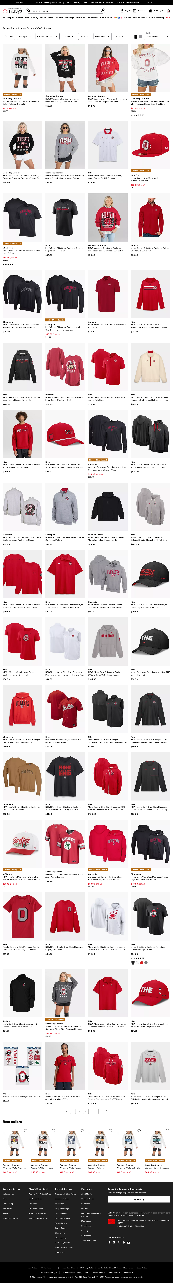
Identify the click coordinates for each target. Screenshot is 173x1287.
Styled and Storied (88, 1241)
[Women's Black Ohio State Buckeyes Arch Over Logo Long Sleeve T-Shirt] (108, 434)
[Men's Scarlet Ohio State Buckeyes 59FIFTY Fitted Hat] (150, 145)
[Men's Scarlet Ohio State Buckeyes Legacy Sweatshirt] (65, 916)
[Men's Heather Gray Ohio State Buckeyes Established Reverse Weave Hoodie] (108, 574)
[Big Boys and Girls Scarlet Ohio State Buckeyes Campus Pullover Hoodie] (108, 844)
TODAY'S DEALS (23, 3)
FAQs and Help (8, 1194)
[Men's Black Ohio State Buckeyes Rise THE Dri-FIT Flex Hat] (150, 641)
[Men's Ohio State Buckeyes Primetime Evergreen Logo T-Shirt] (150, 916)
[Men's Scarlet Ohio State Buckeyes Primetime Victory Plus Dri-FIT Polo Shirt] (108, 993)
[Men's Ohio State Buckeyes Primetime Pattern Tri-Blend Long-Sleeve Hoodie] (150, 294)
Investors (84, 1209)
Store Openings (61, 1238)
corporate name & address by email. (129, 1277)
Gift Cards (33, 1204)
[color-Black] (133, 962)
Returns (6, 1213)
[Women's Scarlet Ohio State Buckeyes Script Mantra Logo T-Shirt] (65, 1066)
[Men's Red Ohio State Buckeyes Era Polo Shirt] (108, 294)
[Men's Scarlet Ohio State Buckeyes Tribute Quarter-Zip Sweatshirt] (150, 217)
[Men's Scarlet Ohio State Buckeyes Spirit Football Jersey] (65, 844)
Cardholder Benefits (36, 1199)
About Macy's (86, 1194)
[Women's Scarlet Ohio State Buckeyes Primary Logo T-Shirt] (22, 641)
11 (101, 1111)
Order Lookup (8, 1204)
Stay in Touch (60, 1228)
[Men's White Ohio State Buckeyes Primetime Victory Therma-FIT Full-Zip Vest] (65, 641)
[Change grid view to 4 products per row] (135, 37)
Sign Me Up (138, 1199)
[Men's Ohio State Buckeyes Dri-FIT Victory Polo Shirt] (108, 367)
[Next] (39, 68)
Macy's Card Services (37, 1213)
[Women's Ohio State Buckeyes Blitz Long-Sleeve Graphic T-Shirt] (65, 367)
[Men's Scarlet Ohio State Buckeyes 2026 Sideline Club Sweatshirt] (22, 434)
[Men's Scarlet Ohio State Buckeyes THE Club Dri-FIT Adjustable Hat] (150, 993)
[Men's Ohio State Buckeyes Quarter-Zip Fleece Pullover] (65, 507)
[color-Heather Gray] (146, 962)
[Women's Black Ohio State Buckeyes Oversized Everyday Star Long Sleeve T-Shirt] (22, 145)
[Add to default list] (25, 1130)
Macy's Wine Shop (62, 1218)
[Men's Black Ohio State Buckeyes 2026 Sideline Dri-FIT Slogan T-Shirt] (65, 776)
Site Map (84, 1231)
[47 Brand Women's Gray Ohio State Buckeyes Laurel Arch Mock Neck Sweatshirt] (22, 507)
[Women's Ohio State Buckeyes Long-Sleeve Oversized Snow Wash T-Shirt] (65, 145)
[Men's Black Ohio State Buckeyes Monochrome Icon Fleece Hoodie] (108, 507)
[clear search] (102, 11)
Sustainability (86, 1236)
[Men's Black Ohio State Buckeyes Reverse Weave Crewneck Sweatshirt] (22, 294)
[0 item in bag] (168, 11)
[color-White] (137, 962)
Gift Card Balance (36, 1209)
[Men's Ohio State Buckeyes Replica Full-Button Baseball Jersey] (65, 709)
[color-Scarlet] (141, 962)
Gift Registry (59, 1252)
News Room (86, 1226)
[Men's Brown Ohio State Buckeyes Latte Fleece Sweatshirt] (22, 776)
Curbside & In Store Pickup (65, 1194)
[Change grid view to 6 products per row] (140, 36)
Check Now (139, 1226)
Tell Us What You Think (64, 1248)
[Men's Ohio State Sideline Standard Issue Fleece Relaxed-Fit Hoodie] (22, 367)
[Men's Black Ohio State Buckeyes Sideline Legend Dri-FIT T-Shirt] (65, 217)
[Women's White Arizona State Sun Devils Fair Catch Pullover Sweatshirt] (15, 1143)
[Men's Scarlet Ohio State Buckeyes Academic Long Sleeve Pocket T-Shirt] (22, 574)
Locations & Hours (62, 1199)
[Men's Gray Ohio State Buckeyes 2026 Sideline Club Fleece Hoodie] (108, 641)
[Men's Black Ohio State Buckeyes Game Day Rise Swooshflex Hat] (150, 574)
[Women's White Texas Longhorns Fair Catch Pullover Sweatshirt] (43, 1143)
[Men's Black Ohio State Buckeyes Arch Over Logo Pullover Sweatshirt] (65, 294)
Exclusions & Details (125, 1226)
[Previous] (6, 68)
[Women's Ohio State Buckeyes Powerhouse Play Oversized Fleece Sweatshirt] (65, 68)
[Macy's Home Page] (12, 11)
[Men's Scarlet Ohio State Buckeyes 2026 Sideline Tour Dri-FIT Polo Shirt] (65, 574)
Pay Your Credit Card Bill (38, 1218)
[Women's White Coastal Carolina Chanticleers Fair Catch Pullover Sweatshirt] (157, 1143)
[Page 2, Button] (106, 1111)
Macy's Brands (61, 1213)
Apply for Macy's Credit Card (40, 1194)
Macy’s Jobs (86, 1221)
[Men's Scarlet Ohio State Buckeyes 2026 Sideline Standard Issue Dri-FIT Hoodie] (108, 1066)
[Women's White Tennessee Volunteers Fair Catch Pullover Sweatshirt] (100, 1143)
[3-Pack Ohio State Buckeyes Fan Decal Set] (22, 1066)
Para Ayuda (7, 1209)
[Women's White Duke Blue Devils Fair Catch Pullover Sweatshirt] (129, 1143)
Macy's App (59, 1204)
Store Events (60, 1233)
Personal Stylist (61, 1223)
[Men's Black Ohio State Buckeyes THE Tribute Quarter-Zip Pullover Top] (22, 993)
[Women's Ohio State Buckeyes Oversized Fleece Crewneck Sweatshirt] (108, 217)
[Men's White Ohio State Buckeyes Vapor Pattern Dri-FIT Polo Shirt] (108, 145)
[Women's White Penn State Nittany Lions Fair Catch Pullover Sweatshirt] (72, 1143)
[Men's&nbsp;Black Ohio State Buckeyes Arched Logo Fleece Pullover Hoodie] (150, 844)
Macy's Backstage (62, 1209)
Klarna (5, 1199)
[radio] (133, 963)
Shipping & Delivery (10, 1218)
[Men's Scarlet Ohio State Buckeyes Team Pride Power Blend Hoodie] (22, 709)
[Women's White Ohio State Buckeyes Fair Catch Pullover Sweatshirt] (22, 68)
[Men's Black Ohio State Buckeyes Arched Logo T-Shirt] (22, 217)
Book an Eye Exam (62, 1243)
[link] (22, 104)
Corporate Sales (87, 1199)
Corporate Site (86, 1204)
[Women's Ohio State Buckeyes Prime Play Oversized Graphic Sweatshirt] (108, 68)
